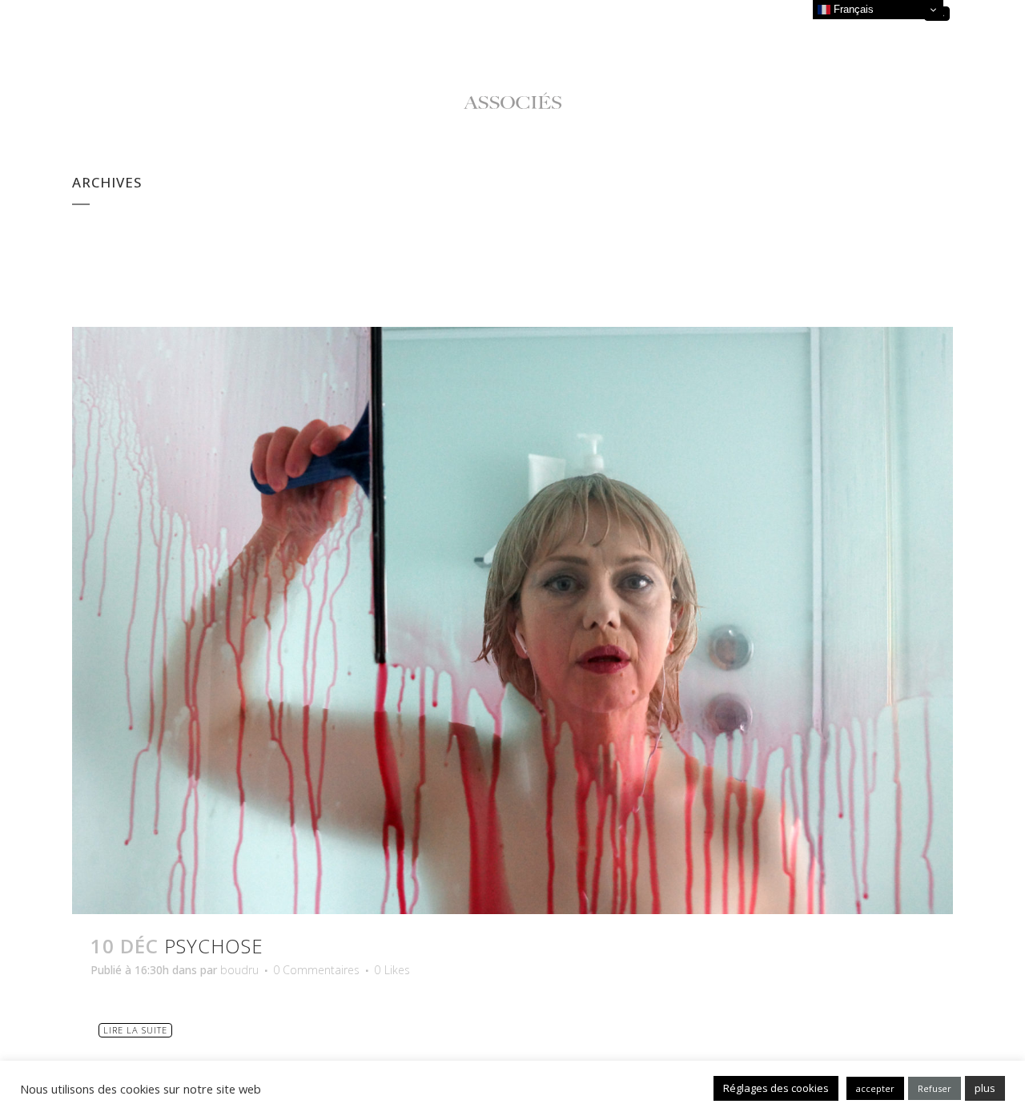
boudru (239, 969)
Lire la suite (135, 1030)
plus (985, 1088)
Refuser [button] (934, 1088)
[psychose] (512, 620)
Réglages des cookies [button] (776, 1088)
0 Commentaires (316, 969)
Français (852, 9)
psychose (213, 946)
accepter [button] (875, 1088)
